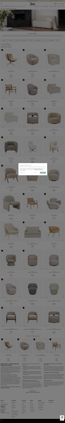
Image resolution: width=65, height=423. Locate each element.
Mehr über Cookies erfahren (38, 169)
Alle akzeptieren (43, 172)
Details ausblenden (22, 172)
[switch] (62, 419)
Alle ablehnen (35, 172)
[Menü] (63, 415)
